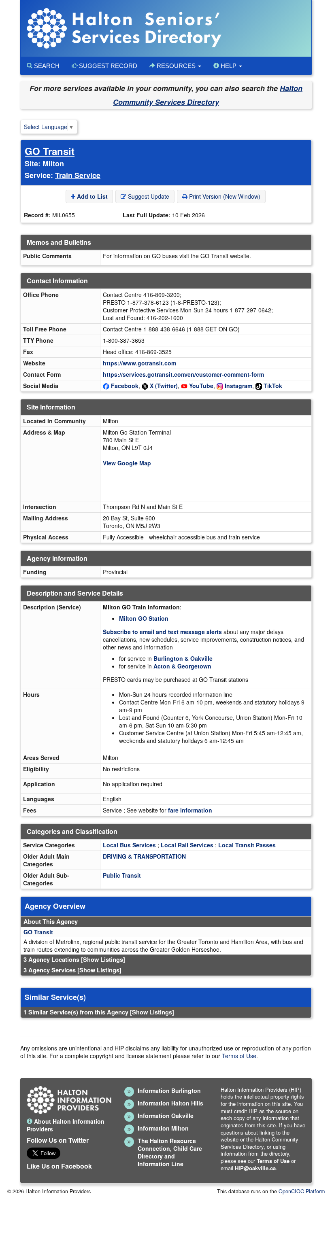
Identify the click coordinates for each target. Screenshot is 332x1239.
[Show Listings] (103, 959)
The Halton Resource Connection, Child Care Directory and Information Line (170, 1152)
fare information (190, 810)
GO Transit (49, 151)
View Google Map (127, 463)
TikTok (273, 386)
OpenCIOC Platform (302, 1191)
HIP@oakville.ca (255, 1168)
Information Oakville (166, 1116)
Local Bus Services (129, 845)
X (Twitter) (164, 386)
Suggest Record (107, 65)
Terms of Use (239, 1056)
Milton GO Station (143, 618)
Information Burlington (169, 1090)
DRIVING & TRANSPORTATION (144, 856)
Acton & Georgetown (182, 666)
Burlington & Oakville (183, 658)
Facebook (124, 386)
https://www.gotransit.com (139, 363)
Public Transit (122, 875)
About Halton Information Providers (65, 1125)
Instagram (238, 386)
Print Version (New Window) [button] (223, 196)
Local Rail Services (187, 845)
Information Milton (163, 1128)
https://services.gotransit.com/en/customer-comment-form (183, 374)
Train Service (77, 175)
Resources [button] (176, 65)
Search (46, 65)
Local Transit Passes (247, 845)
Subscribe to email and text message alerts (162, 632)
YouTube (201, 386)
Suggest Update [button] (147, 196)
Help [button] (228, 65)
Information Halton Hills (170, 1103)
